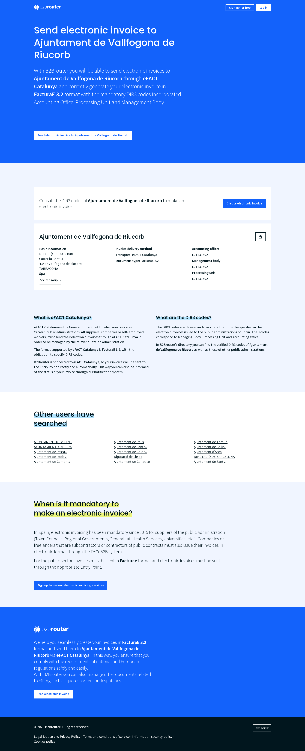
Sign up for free (240, 8)
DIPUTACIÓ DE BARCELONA (214, 456)
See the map (49, 280)
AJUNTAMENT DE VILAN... (53, 442)
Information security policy (152, 736)
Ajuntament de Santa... (130, 447)
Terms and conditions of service (106, 736)
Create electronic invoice (244, 203)
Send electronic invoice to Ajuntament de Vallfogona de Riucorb (82, 135)
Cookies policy (44, 741)
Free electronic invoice (53, 694)
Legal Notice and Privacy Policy (57, 736)
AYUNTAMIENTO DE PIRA (53, 447)
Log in (263, 8)
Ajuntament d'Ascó (208, 451)
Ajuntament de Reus (129, 442)
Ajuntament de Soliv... (210, 447)
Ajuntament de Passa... (50, 451)
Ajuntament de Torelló (211, 442)
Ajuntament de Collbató (132, 461)
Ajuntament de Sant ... (210, 461)
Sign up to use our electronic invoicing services (70, 585)
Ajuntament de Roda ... (50, 456)
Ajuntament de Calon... (130, 451)
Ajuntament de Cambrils (52, 461)
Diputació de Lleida (128, 456)
